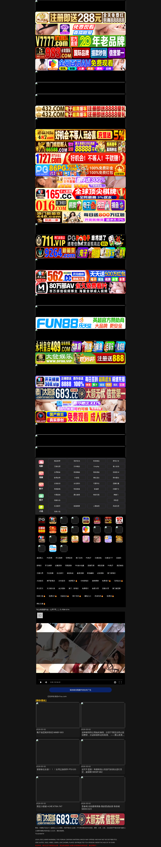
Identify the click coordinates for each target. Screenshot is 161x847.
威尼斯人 (40, 558)
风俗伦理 (116, 506)
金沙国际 (61, 588)
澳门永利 (79, 558)
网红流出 (96, 478)
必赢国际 (58, 565)
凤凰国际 (68, 565)
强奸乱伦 (77, 461)
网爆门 (116, 495)
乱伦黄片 (60, 573)
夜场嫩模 (90, 573)
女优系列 (77, 483)
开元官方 (40, 588)
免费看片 (85, 588)
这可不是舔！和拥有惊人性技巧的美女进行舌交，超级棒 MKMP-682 (102, 770)
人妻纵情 (96, 506)
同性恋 (116, 500)
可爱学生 (96, 483)
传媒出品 (57, 500)
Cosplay (96, 466)
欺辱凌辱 (57, 478)
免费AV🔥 (110, 596)
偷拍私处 (70, 573)
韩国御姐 (77, 472)
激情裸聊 (95, 581)
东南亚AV (116, 472)
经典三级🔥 (41, 596)
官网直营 (69, 558)
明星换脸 (77, 489)
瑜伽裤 (96, 489)
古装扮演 (57, 483)
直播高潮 (91, 565)
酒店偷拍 (120, 565)
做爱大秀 (95, 588)
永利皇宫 (61, 581)
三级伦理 (57, 466)
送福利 (118, 558)
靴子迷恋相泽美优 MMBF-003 (50, 732)
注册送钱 (98, 558)
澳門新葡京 (51, 581)
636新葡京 (85, 581)
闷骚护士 (116, 489)
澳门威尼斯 (116, 588)
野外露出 (116, 478)
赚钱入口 (88, 596)
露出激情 (77, 495)
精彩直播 (101, 565)
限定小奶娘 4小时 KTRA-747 (49, 806)
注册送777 (109, 558)
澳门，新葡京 (74, 588)
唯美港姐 (96, 472)
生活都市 (57, 506)
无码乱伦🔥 (118, 581)
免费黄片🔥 (106, 581)
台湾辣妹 (57, 472)
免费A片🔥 (53, 596)
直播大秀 (105, 588)
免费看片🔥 (73, 581)
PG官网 (49, 558)
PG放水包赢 (79, 565)
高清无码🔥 (99, 596)
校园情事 (77, 506)
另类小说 (57, 511)
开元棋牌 (59, 558)
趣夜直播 (80, 573)
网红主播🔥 (41, 603)
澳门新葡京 (111, 573)
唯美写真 (96, 495)
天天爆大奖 (51, 588)
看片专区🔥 (76, 596)
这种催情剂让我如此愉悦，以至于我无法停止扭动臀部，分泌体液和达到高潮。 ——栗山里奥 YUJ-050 (103, 735)
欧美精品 (96, 461)
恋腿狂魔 (116, 483)
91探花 (76, 478)
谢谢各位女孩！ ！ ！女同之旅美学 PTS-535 (56, 769)
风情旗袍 (57, 489)
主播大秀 (40, 573)
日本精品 (77, 466)
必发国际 (100, 573)
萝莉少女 (116, 461)
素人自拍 (116, 466)
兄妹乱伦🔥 (64, 596)
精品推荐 (57, 461)
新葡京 (39, 565)
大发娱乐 (40, 581)
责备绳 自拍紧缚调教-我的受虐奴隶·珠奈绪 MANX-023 (101, 807)
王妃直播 (50, 573)
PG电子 (88, 558)
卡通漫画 (57, 495)
